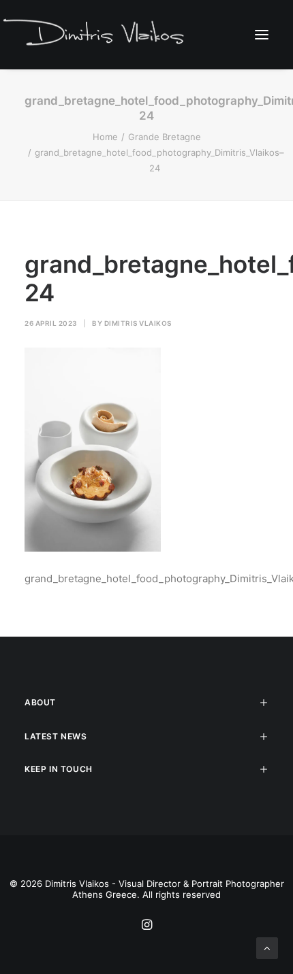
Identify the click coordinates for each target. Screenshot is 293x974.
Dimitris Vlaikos (138, 323)
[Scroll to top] (267, 947)
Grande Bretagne (164, 136)
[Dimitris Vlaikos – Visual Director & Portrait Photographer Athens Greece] (95, 34)
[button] (261, 34)
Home (105, 136)
